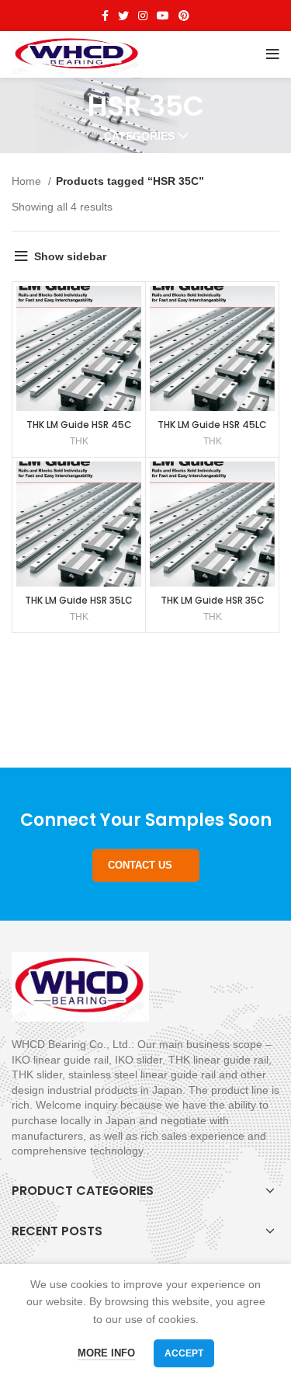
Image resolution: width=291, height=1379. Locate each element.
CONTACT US (140, 865)
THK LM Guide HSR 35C (213, 600)
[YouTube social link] (163, 15)
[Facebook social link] (105, 15)
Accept (184, 1353)
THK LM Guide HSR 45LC (212, 424)
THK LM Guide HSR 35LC (79, 600)
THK (79, 441)
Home (28, 181)
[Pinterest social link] (184, 15)
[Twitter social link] (123, 15)
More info (106, 1353)
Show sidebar (70, 256)
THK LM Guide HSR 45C (79, 424)
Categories (139, 136)
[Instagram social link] (142, 15)
